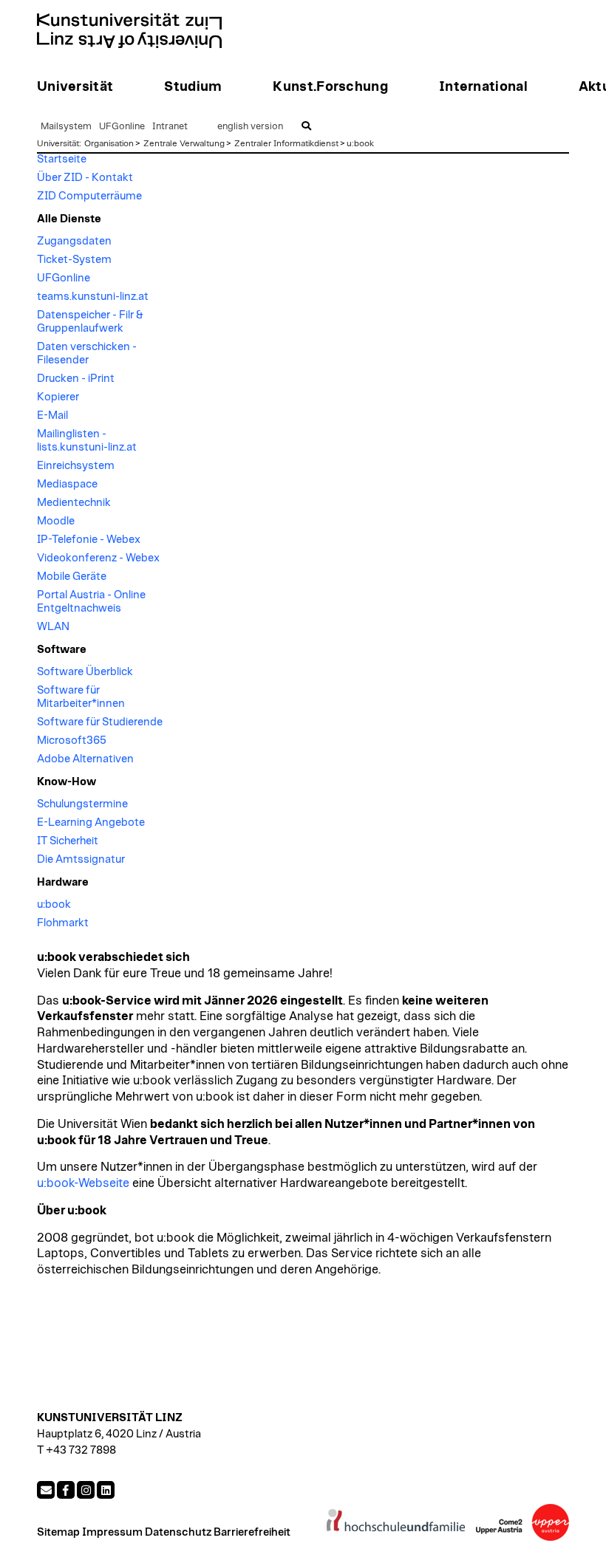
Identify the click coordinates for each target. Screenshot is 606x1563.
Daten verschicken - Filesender (87, 353)
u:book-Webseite (83, 1183)
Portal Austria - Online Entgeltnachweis (91, 601)
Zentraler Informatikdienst (286, 143)
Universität (58, 143)
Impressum (112, 1532)
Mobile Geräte (71, 576)
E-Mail (52, 415)
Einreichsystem (76, 465)
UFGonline (122, 126)
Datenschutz (178, 1532)
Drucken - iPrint (76, 378)
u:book (360, 143)
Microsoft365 (71, 740)
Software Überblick (85, 671)
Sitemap (58, 1532)
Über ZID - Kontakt (85, 177)
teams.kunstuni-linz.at (93, 296)
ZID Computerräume (89, 196)
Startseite (61, 159)
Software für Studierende (100, 722)
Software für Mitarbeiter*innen (81, 697)
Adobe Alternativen (85, 759)
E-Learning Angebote (91, 822)
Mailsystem (66, 126)
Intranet (170, 126)
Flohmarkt (63, 922)
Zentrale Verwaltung (184, 143)
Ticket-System (74, 259)
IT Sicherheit (67, 841)
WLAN (53, 626)
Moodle (56, 521)
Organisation (109, 143)
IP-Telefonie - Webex (88, 539)
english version (250, 126)
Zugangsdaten (74, 241)
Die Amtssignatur (81, 859)
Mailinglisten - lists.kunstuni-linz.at (87, 440)
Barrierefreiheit (252, 1532)
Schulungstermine (82, 804)
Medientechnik (74, 502)
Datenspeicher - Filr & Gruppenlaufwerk (90, 321)
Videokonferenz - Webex (98, 558)
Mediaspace (67, 484)
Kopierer (58, 397)
